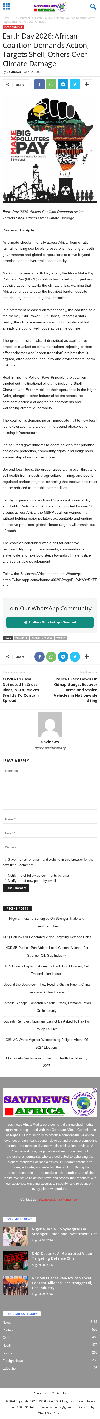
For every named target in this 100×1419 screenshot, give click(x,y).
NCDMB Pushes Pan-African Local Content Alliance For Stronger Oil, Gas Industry (62, 1283)
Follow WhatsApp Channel (50, 622)
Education (10, 1368)
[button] (92, 7)
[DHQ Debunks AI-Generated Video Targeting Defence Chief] (15, 1260)
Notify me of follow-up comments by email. (40, 875)
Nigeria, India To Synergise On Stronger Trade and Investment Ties (64, 1231)
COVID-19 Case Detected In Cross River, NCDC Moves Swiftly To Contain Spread (21, 689)
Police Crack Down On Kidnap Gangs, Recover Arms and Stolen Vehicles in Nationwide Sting (75, 689)
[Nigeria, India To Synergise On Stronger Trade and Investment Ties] (15, 1236)
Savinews (14, 72)
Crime (7, 1338)
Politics (8, 1330)
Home (6, 18)
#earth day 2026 (42, 637)
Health (7, 1345)
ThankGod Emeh (49, 1413)
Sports (7, 1353)
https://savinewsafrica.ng (50, 748)
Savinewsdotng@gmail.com (59, 1199)
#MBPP (60, 637)
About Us (40, 1393)
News (7, 1322)
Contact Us (59, 1393)
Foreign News (13, 1361)
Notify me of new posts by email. (32, 881)
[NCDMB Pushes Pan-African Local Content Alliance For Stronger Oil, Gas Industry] (15, 1285)
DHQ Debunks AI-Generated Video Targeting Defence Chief (47, 937)
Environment (22, 18)
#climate (21, 637)
